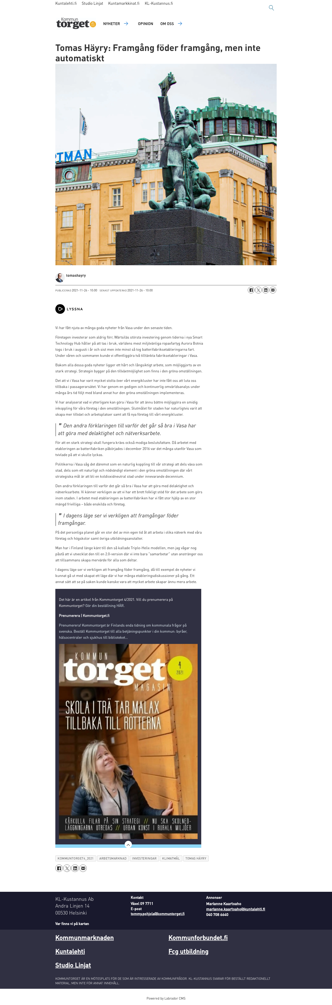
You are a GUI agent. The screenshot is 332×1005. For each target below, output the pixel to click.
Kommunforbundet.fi (198, 937)
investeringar (144, 858)
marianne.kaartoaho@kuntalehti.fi (235, 908)
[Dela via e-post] (272, 290)
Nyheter (111, 23)
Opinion (145, 23)
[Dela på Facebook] (251, 290)
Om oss (167, 23)
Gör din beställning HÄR (104, 605)
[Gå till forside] (76, 24)
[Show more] (128, 844)
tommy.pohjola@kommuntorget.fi (158, 913)
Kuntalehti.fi (66, 3)
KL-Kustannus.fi (159, 3)
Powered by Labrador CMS (166, 998)
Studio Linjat (92, 3)
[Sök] (271, 8)
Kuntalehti (70, 951)
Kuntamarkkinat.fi (124, 3)
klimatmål (171, 858)
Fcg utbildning (188, 951)
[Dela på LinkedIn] (265, 290)
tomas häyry (195, 858)
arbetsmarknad (112, 858)
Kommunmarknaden (84, 937)
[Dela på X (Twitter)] (258, 290)
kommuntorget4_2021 (76, 858)
